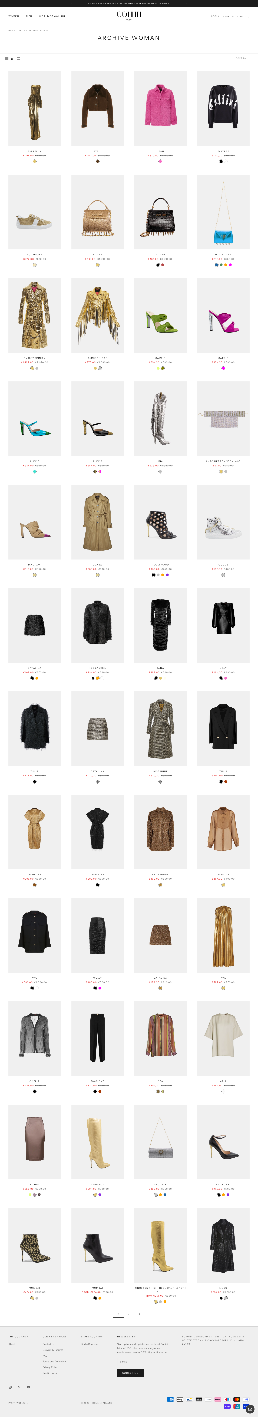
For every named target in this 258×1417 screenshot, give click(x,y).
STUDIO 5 (160, 1184)
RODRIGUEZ (34, 254)
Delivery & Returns (53, 1350)
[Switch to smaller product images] (12, 58)
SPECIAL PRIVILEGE (147, 3)
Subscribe (130, 1373)
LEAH (160, 151)
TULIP (35, 771)
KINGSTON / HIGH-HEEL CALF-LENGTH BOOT (160, 1290)
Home (11, 30)
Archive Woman (38, 30)
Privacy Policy (50, 1367)
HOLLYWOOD (160, 564)
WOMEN (13, 16)
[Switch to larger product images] (6, 58)
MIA (160, 461)
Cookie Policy (50, 1373)
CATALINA (34, 668)
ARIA (223, 1081)
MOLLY (97, 978)
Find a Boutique (89, 1344)
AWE (35, 978)
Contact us (48, 1344)
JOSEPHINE (160, 771)
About (11, 1344)
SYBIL (97, 151)
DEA (160, 1081)
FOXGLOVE (98, 1081)
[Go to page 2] (139, 1314)
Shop (22, 30)
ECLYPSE (223, 151)
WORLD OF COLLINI (52, 16)
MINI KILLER (223, 254)
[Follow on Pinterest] (19, 1387)
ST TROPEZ (223, 1184)
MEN (29, 16)
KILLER (97, 254)
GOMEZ (223, 564)
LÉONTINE (34, 874)
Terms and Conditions (55, 1361)
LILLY (223, 668)
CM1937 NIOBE (97, 358)
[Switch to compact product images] (18, 58)
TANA (160, 668)
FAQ (45, 1355)
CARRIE (160, 358)
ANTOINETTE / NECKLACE (223, 461)
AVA (223, 978)
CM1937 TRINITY (34, 358)
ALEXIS (34, 461)
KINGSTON (97, 1184)
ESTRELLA (34, 151)
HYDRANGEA (97, 668)
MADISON (34, 564)
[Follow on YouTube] (28, 1387)
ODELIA (34, 1081)
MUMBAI (34, 1288)
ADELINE (223, 874)
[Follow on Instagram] (10, 1387)
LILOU (223, 1288)
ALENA (34, 1184)
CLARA (97, 564)
